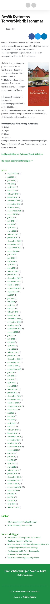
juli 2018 (11, 493)
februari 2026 (13, 194)
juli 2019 (11, 453)
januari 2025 (12, 237)
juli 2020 (11, 413)
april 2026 (11, 187)
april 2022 (11, 345)
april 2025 (11, 227)
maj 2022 (11, 342)
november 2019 (14, 440)
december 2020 (14, 396)
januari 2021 (12, 392)
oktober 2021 (13, 365)
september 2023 (14, 288)
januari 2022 (12, 355)
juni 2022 (11, 339)
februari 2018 (13, 507)
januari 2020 (12, 433)
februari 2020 (13, 430)
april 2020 (11, 423)
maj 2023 (11, 301)
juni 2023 (11, 298)
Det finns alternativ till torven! (20, 541)
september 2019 (14, 446)
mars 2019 (12, 467)
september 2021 (14, 369)
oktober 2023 (13, 285)
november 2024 (14, 244)
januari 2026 (12, 197)
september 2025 (14, 210)
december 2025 (14, 200)
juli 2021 (11, 372)
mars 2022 (12, 349)
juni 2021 (11, 375)
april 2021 (11, 382)
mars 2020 (12, 426)
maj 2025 (11, 224)
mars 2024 (12, 268)
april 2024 (11, 264)
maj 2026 (11, 183)
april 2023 (11, 305)
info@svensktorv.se (25, 575)
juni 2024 (11, 258)
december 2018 (14, 477)
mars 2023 (12, 308)
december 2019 (14, 436)
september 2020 (14, 406)
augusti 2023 (13, 291)
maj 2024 (11, 261)
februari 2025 (13, 234)
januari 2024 (12, 274)
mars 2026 (12, 190)
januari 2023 (12, 315)
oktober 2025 (13, 207)
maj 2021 (11, 379)
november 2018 (14, 480)
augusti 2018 (13, 490)
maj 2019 (11, 460)
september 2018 (14, 487)
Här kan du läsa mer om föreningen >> (17, 161)
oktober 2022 (13, 325)
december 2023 (14, 278)
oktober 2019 (13, 443)
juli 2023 (11, 295)
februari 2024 (13, 271)
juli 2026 (11, 177)
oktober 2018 (13, 483)
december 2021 (14, 359)
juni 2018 (11, 497)
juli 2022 (11, 335)
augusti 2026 (13, 173)
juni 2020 (11, 416)
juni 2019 (11, 456)
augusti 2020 (13, 409)
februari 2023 (13, 312)
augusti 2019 (13, 450)
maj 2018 (11, 500)
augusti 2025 (13, 214)
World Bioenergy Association (20, 525)
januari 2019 (12, 473)
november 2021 (14, 362)
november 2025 (14, 204)
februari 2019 (13, 470)
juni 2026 (11, 180)
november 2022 (14, 322)
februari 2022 (13, 352)
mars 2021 (12, 386)
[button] (45, 5)
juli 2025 (11, 217)
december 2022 (14, 318)
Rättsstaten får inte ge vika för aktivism (24, 537)
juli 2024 (11, 254)
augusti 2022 (13, 332)
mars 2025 (12, 231)
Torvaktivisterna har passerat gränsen (23, 557)
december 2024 (14, 241)
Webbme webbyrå (29, 597)
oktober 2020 (13, 403)
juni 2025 (11, 221)
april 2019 (11, 463)
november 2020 (14, 399)
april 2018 (11, 504)
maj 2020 (11, 419)
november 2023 (14, 281)
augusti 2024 (13, 251)
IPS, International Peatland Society (22, 522)
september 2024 (14, 247)
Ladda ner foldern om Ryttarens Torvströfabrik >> (22, 154)
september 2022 (14, 328)
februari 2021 (13, 389)
